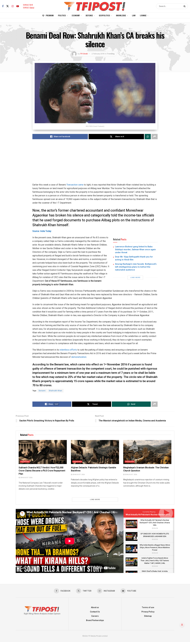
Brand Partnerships (95, 620)
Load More (135, 277)
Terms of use (148, 607)
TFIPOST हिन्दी (28, 4)
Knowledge (121, 15)
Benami (42, 390)
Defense (89, 15)
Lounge (143, 15)
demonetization (78, 357)
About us (95, 607)
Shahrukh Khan (55, 390)
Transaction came (74, 184)
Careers (95, 616)
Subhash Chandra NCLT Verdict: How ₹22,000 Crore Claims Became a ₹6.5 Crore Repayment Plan (42, 471)
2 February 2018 (98, 53)
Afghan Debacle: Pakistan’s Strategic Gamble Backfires (93, 469)
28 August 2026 (26, 477)
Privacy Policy (147, 611)
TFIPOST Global (28, 7)
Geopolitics (104, 15)
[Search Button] (185, 6)
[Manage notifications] (182, 625)
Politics (62, 15)
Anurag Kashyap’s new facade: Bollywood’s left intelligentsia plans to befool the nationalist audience (135, 266)
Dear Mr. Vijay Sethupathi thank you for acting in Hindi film (134, 258)
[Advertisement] (95, 163)
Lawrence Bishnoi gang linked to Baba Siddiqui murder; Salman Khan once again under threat (135, 249)
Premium (50, 15)
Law (133, 15)
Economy (76, 15)
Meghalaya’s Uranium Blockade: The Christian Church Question (146, 469)
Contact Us (95, 611)
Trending (110, 53)
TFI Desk (84, 53)
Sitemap (148, 616)
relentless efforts (68, 349)
